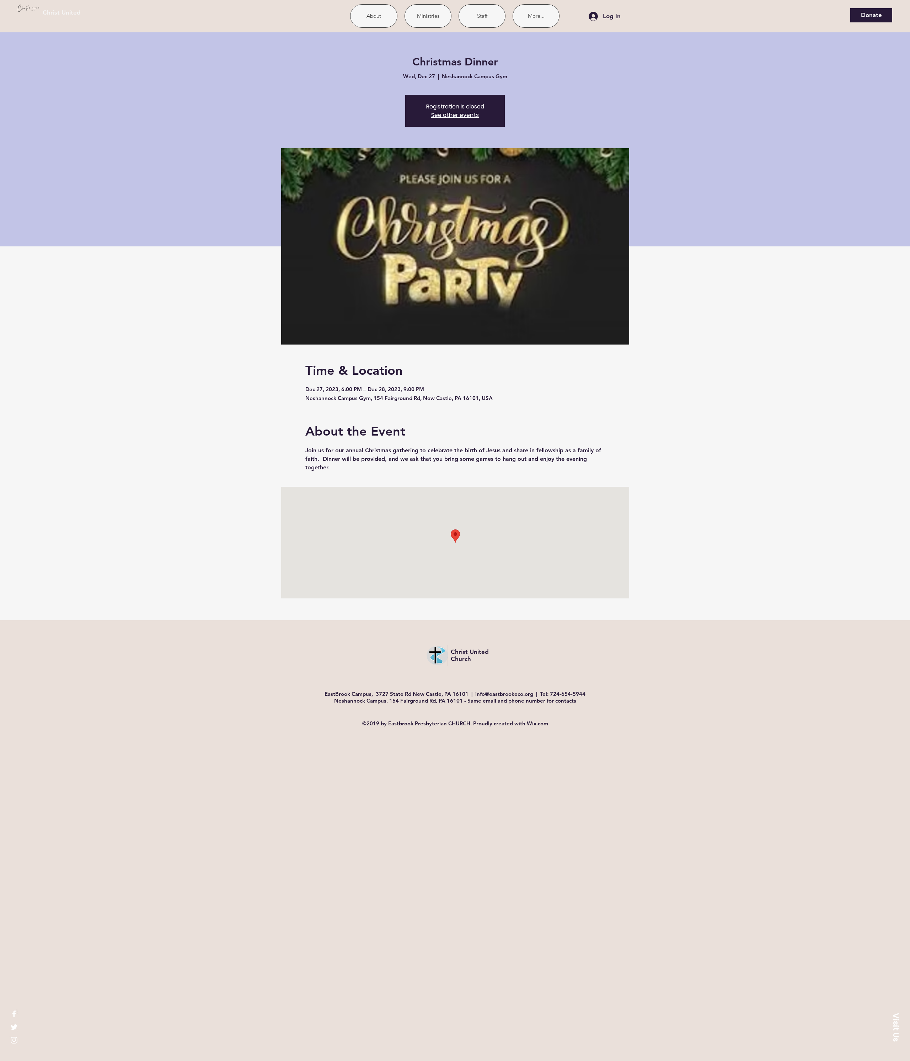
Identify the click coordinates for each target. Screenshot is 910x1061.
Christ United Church (470, 655)
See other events (455, 115)
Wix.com (537, 723)
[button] (896, 1027)
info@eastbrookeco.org (504, 694)
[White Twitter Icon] (14, 1027)
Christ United (62, 12)
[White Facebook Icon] (14, 1013)
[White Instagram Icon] (14, 1040)
